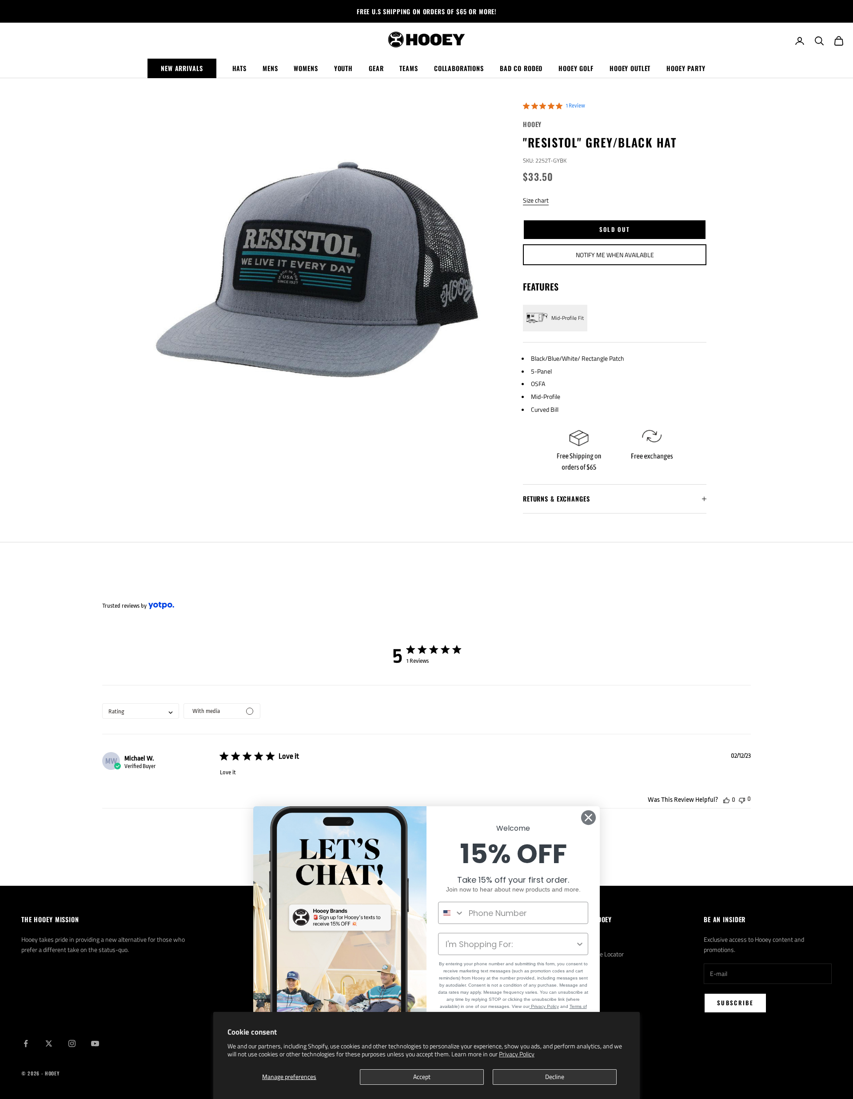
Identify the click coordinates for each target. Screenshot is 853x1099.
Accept (421, 1076)
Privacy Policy (516, 1054)
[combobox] (140, 711)
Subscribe (735, 1002)
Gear (376, 68)
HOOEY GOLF (576, 68)
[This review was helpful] (726, 800)
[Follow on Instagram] (72, 1043)
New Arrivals (182, 68)
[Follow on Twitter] (48, 1043)
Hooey (532, 124)
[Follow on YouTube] (95, 1043)
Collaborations (459, 68)
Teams (408, 68)
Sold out (614, 229)
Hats (239, 68)
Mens (270, 68)
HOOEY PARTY (686, 68)
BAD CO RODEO (521, 68)
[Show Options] (579, 944)
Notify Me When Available (615, 254)
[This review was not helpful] (742, 799)
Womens (306, 68)
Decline (554, 1076)
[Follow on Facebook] (25, 1043)
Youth (343, 68)
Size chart (536, 200)
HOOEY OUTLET (630, 68)
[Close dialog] (588, 817)
